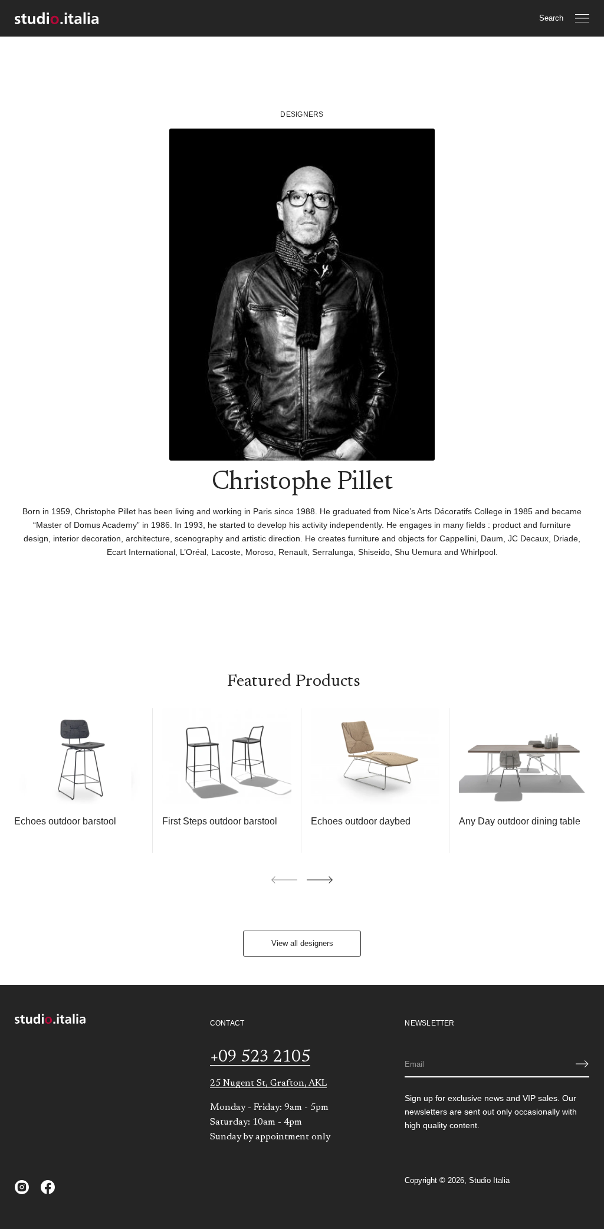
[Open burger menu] (582, 18)
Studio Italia (489, 1180)
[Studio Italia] (57, 18)
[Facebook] (48, 1187)
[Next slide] (320, 880)
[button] (551, 18)
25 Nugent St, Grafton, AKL (268, 1083)
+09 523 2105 (260, 1057)
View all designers (302, 943)
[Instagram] (22, 1187)
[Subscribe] (582, 1064)
